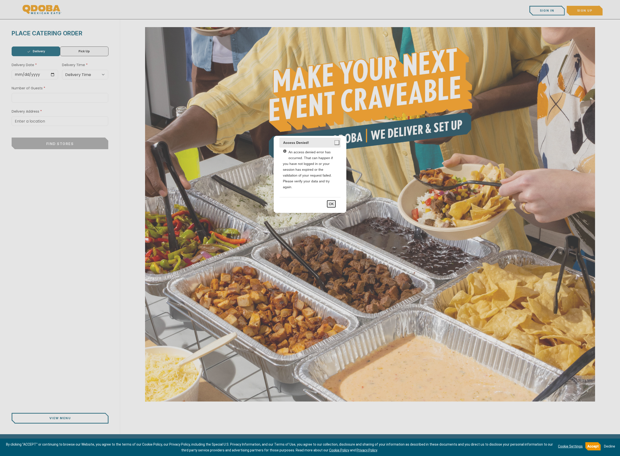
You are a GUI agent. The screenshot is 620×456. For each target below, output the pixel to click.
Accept (593, 446)
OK (331, 204)
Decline (609, 446)
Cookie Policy (339, 450)
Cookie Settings (570, 446)
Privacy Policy (366, 450)
